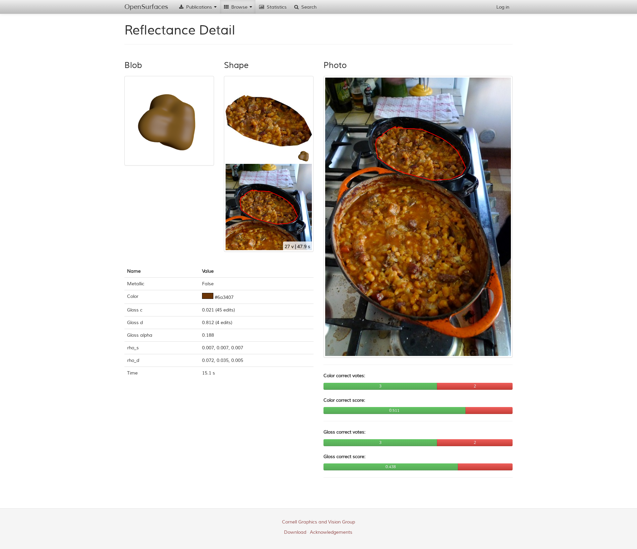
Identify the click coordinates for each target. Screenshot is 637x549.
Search (308, 7)
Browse (239, 7)
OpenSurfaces (146, 7)
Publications (199, 7)
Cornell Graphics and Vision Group (318, 522)
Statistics (276, 7)
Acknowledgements (331, 532)
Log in (502, 7)
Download (295, 532)
